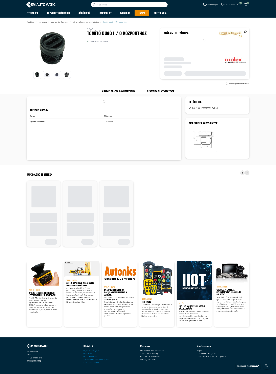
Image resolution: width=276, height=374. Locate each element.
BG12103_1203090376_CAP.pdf (205, 108)
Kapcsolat (201, 350)
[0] (246, 4)
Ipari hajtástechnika (148, 359)
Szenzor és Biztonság (149, 353)
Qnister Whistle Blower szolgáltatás (211, 356)
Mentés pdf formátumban (239, 83)
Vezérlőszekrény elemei (150, 356)
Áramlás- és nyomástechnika (152, 350)
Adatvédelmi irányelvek (206, 353)
